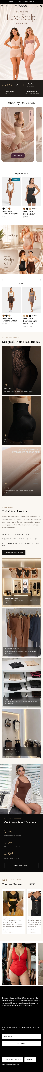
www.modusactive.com (12, 1065)
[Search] (7, 6)
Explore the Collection (14, 552)
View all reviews (32, 883)
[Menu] (2, 6)
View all (21, 283)
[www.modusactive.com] (22, 6)
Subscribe (21, 1043)
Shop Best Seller (21, 174)
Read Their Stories (22, 865)
